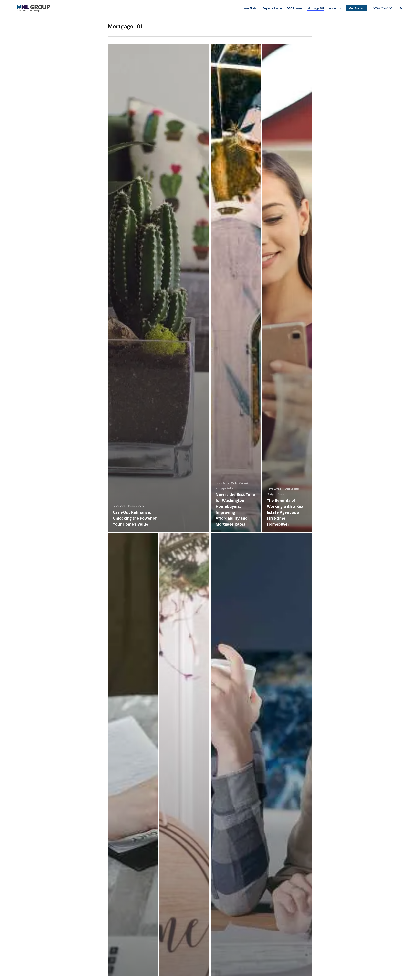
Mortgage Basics (135, 505)
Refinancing (119, 505)
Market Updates (239, 482)
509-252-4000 (382, 8)
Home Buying (223, 482)
